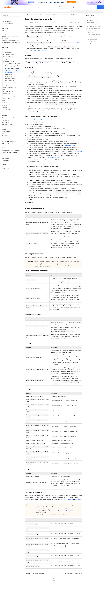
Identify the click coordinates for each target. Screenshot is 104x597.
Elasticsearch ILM (65, 110)
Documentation (5, 11)
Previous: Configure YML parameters (35, 573)
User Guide (40, 14)
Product (79, 22)
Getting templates (68, 499)
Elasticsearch (14, 11)
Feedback (56, 580)
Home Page (27, 14)
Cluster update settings (67, 37)
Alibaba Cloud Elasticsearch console (41, 61)
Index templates (76, 42)
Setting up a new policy (41, 50)
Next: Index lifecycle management (72, 573)
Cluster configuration (56, 14)
